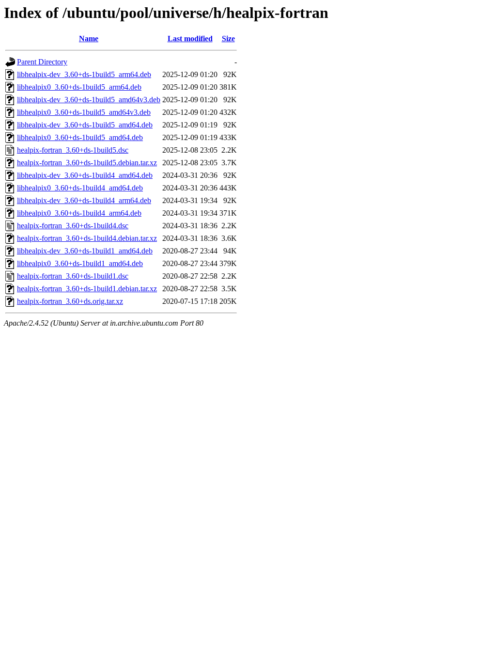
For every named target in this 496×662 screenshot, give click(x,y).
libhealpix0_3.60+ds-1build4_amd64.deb (80, 188)
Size (228, 38)
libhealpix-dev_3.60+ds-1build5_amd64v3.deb (88, 99)
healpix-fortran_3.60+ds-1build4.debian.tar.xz (87, 238)
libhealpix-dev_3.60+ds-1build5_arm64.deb (84, 74)
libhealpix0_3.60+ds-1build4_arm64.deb (79, 213)
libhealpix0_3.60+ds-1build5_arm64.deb (79, 87)
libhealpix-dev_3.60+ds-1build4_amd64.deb (85, 175)
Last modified (190, 38)
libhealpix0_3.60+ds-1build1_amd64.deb (80, 263)
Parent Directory (42, 62)
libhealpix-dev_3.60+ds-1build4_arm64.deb (84, 200)
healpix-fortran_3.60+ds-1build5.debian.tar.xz (87, 162)
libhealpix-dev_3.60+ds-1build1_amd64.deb (85, 251)
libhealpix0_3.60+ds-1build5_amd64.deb (80, 137)
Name (88, 38)
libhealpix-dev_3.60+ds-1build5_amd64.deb (85, 125)
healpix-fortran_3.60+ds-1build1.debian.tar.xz (87, 288)
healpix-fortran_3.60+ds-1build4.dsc (72, 225)
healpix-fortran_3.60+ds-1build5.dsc (72, 150)
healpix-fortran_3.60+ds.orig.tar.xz (70, 301)
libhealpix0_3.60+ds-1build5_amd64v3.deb (84, 112)
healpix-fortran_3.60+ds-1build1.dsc (72, 276)
